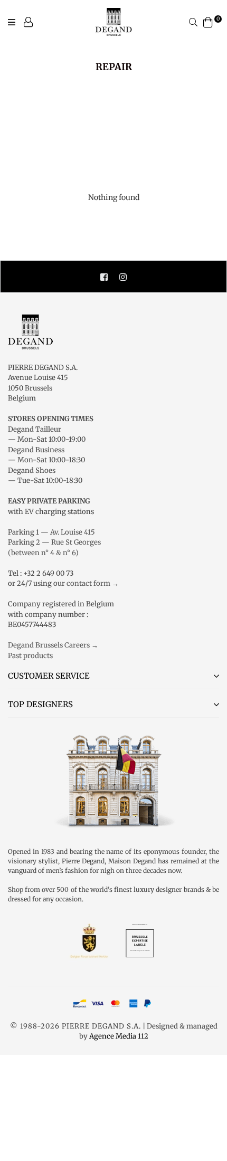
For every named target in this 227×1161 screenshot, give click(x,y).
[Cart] (208, 21)
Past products (30, 655)
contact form (88, 583)
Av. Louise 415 (72, 532)
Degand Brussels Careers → (53, 645)
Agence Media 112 (118, 1036)
